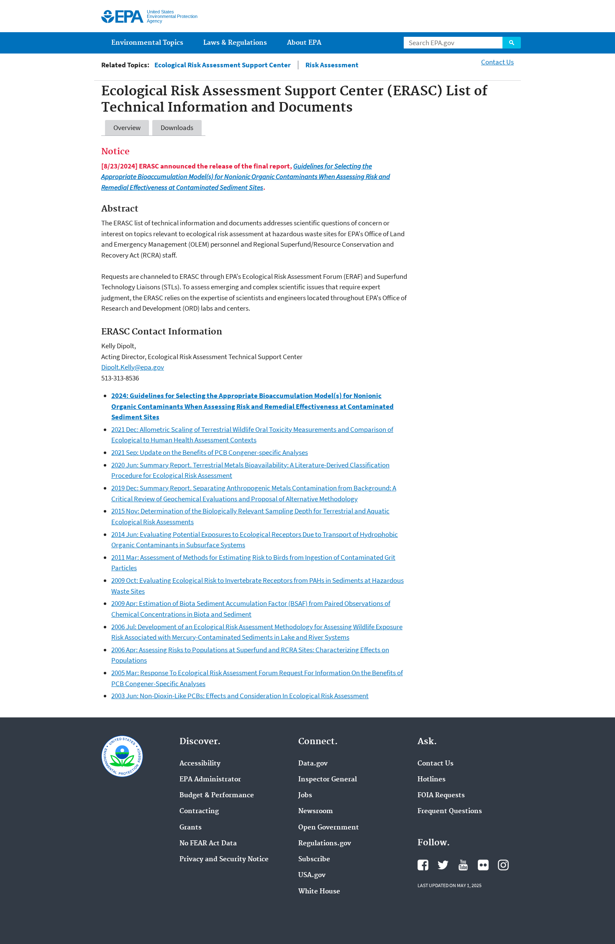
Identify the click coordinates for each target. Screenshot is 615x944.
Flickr (483, 865)
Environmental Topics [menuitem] (147, 43)
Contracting (199, 811)
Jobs (305, 795)
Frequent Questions (450, 811)
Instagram (503, 865)
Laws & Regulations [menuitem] (235, 43)
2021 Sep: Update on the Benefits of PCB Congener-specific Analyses (209, 452)
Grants (190, 828)
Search (511, 42)
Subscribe (314, 859)
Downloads (177, 127)
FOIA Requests (441, 795)
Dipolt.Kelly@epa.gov (132, 367)
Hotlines (432, 779)
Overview (127, 127)
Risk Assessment (332, 65)
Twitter (443, 865)
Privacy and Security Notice (224, 859)
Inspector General (327, 779)
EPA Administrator (210, 779)
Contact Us (497, 61)
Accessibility (199, 764)
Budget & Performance (216, 795)
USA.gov (311, 875)
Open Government (328, 828)
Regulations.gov (324, 843)
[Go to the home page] (122, 16)
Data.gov (313, 764)
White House (319, 892)
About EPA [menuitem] (304, 43)
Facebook (423, 865)
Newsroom (315, 811)
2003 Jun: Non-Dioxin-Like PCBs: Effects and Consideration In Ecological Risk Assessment (240, 695)
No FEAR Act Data (208, 843)
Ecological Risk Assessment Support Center (222, 65)
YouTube (463, 865)
